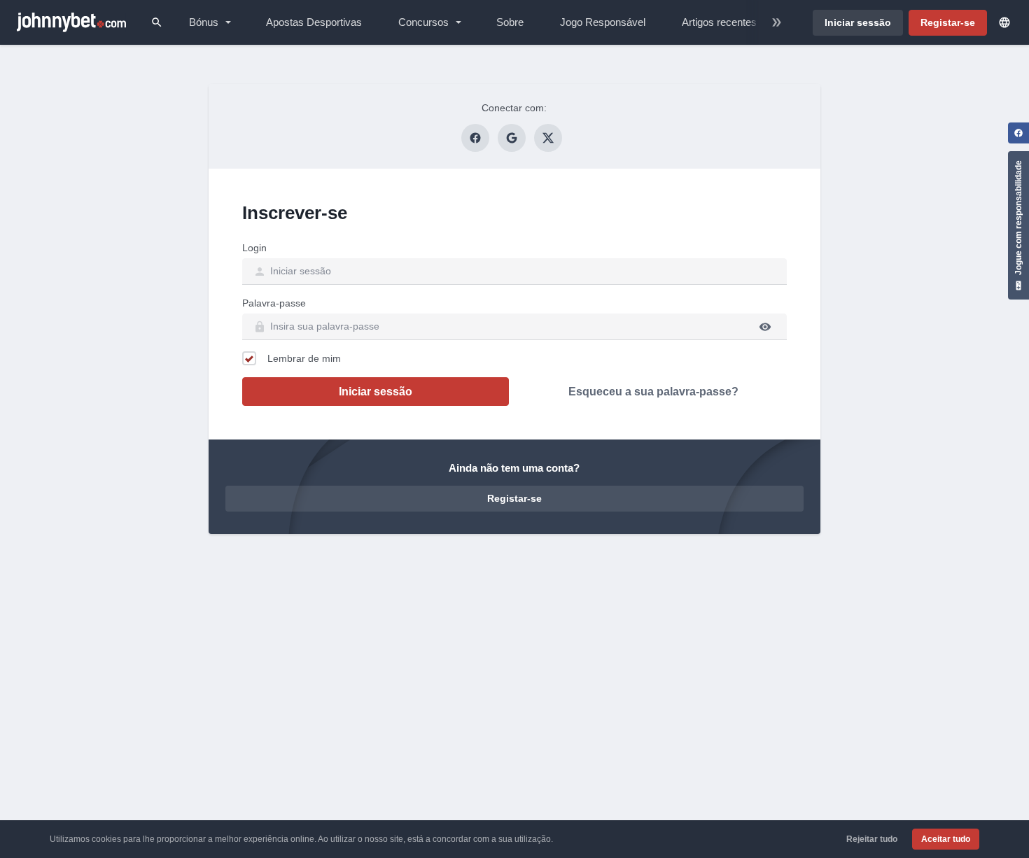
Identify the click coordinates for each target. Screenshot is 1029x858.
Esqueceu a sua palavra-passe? (653, 392)
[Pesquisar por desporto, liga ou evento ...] (157, 22)
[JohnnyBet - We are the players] (71, 22)
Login (254, 247)
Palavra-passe (274, 303)
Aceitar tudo (945, 839)
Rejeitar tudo (871, 839)
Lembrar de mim (304, 358)
